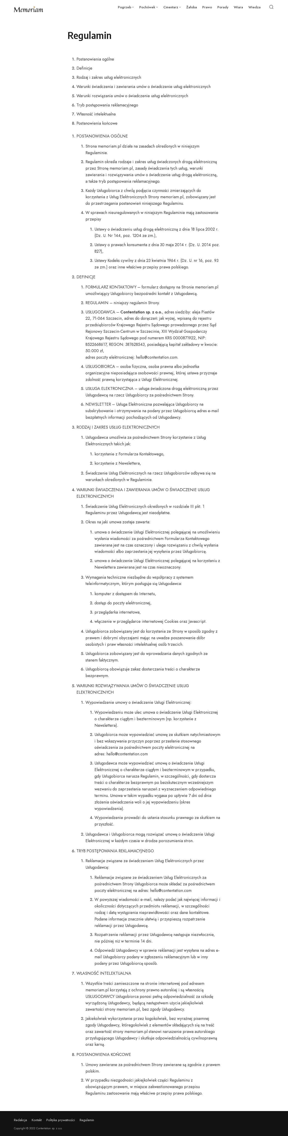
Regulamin (87, 1120)
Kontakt (37, 1120)
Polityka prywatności (60, 1120)
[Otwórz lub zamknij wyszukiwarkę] (271, 7)
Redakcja (20, 1120)
